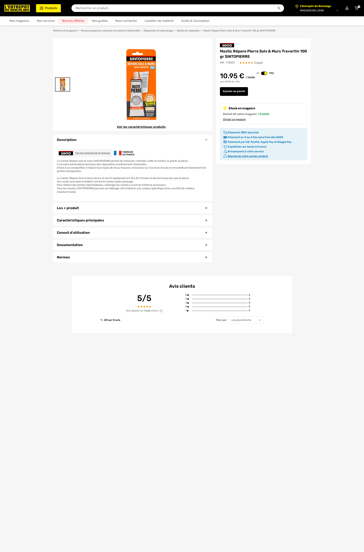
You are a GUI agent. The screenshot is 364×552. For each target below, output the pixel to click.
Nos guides (100, 21)
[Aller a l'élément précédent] (62, 75)
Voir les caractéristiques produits (141, 127)
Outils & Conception (195, 21)
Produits (51, 8)
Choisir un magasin (234, 119)
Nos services (46, 21)
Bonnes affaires (73, 21)
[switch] (264, 73)
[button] (220, 295)
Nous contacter (126, 21)
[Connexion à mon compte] (347, 8)
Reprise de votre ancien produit (248, 156)
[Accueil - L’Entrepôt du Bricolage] (17, 8)
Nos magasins (19, 21)
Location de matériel (159, 21)
